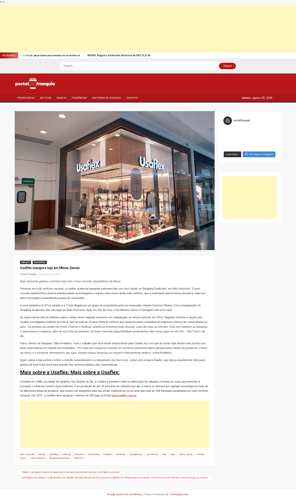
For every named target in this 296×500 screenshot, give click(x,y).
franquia (107, 454)
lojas (172, 454)
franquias (120, 454)
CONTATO (132, 97)
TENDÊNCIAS (79, 97)
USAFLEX (79, 458)
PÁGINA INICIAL (26, 97)
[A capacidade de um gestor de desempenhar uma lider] (243, 129)
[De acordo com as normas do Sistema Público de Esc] (269, 138)
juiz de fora (152, 454)
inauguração (136, 454)
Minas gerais (186, 454)
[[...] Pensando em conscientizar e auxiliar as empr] (230, 143)
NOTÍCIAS (46, 97)
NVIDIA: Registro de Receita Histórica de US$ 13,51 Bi (119, 55)
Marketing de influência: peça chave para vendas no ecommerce (42, 55)
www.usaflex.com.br (124, 395)
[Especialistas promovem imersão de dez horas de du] (256, 147)
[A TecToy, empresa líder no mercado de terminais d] (243, 138)
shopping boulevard (59, 458)
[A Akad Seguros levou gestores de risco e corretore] (256, 138)
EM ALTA (61, 97)
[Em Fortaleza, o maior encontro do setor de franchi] (230, 147)
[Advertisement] (103, 28)
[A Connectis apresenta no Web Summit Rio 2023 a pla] (256, 134)
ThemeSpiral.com (178, 494)
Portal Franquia (28, 274)
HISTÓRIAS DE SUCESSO (106, 97)
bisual (42, 454)
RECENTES (39, 262)
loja (164, 454)
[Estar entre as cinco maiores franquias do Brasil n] (243, 143)
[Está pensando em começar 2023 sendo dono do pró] (243, 147)
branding (53, 454)
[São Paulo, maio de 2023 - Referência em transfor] (230, 129)
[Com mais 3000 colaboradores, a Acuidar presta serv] (256, 143)
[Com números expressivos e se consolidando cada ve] (230, 138)
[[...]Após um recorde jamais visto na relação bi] (243, 134)
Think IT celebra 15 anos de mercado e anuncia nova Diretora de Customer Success (70, 472)
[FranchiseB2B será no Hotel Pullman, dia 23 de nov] (269, 147)
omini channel (38, 458)
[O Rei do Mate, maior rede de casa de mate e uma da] (256, 129)
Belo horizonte (27, 454)
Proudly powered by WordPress (124, 494)
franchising (93, 454)
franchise (79, 454)
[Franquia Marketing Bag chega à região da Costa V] (269, 143)
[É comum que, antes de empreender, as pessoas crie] (269, 134)
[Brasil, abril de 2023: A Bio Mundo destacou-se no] (269, 129)
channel (67, 454)
